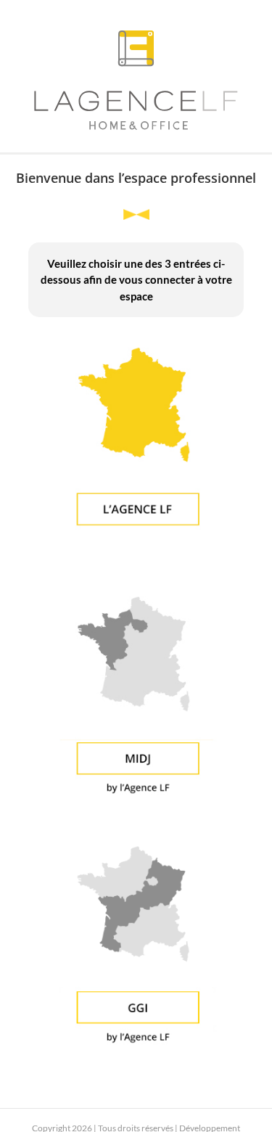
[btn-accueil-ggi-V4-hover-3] (136, 835)
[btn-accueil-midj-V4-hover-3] (136, 586)
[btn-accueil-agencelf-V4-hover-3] (136, 337)
